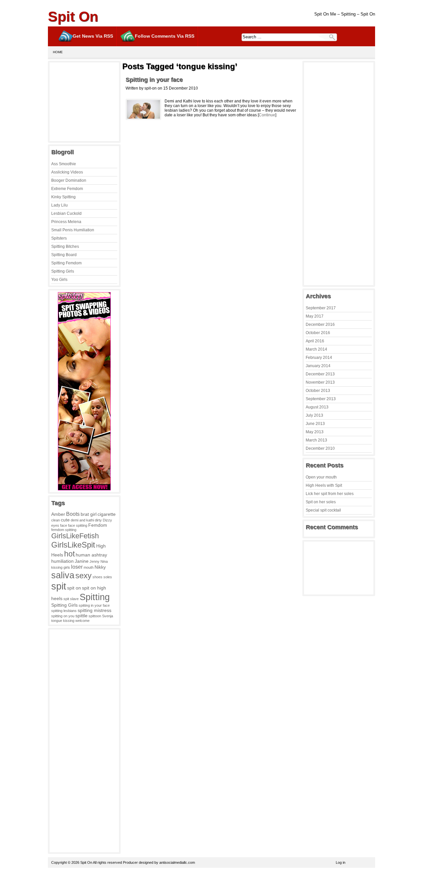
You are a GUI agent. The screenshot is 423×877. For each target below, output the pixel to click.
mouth (89, 567)
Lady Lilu (59, 205)
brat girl (88, 514)
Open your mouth (321, 477)
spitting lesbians (64, 611)
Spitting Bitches (65, 246)
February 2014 (319, 357)
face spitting (77, 525)
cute (65, 519)
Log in (340, 862)
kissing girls (60, 567)
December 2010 (320, 448)
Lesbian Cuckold (66, 213)
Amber (58, 514)
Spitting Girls (62, 271)
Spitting (95, 597)
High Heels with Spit (324, 485)
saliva (62, 575)
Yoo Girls (59, 279)
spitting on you (62, 616)
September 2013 (321, 399)
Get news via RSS (93, 36)
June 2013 (315, 423)
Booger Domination (68, 180)
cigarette (106, 514)
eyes (55, 525)
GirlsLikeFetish (75, 536)
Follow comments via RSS (164, 36)
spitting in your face (94, 605)
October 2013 (318, 390)
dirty (98, 520)
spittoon (95, 616)
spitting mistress (94, 610)
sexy (83, 575)
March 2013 (316, 440)
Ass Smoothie (63, 164)
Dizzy (107, 520)
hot (69, 554)
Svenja (107, 616)
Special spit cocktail (323, 510)
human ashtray (91, 554)
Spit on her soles (321, 502)
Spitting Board (64, 254)
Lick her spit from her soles (330, 493)
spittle (81, 615)
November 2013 (320, 382)
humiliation (62, 561)
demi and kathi (82, 520)
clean (55, 520)
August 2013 (317, 407)
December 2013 (320, 374)
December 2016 (320, 324)
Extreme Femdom (67, 188)
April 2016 (315, 341)
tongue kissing (62, 621)
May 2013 (315, 432)
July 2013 (314, 415)
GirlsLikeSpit (73, 544)
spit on (74, 588)
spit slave (71, 599)
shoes (97, 577)
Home (58, 52)
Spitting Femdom (66, 263)
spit (58, 586)
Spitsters (59, 238)
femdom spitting (63, 530)
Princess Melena (66, 221)
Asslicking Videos (67, 172)
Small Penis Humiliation (72, 230)
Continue (267, 115)
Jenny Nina (99, 561)
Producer (130, 862)
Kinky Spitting (63, 197)
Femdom (97, 525)
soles (107, 577)
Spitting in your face (154, 79)
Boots (73, 514)
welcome (82, 621)
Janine (82, 561)
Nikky (100, 567)
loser (77, 567)
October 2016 (318, 332)
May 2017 (315, 316)
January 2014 (318, 365)
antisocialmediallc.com (177, 862)
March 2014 (316, 349)
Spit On (73, 16)
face (63, 525)
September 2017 (321, 308)
